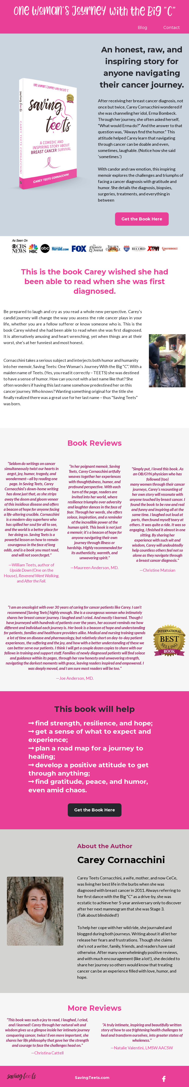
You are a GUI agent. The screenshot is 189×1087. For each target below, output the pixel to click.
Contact (171, 28)
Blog (142, 28)
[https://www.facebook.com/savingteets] (165, 1079)
